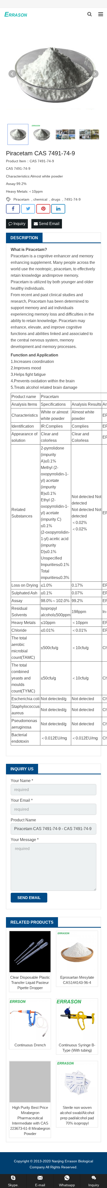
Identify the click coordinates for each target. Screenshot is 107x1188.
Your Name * (22, 781)
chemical (40, 199)
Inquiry (18, 224)
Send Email (48, 224)
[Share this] (13, 209)
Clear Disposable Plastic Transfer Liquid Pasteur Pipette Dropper (30, 982)
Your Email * (22, 800)
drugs (55, 199)
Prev (12, 74)
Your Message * (25, 840)
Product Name (23, 820)
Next (95, 74)
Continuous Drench (30, 1045)
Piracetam (21, 199)
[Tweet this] (28, 209)
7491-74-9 (72, 199)
